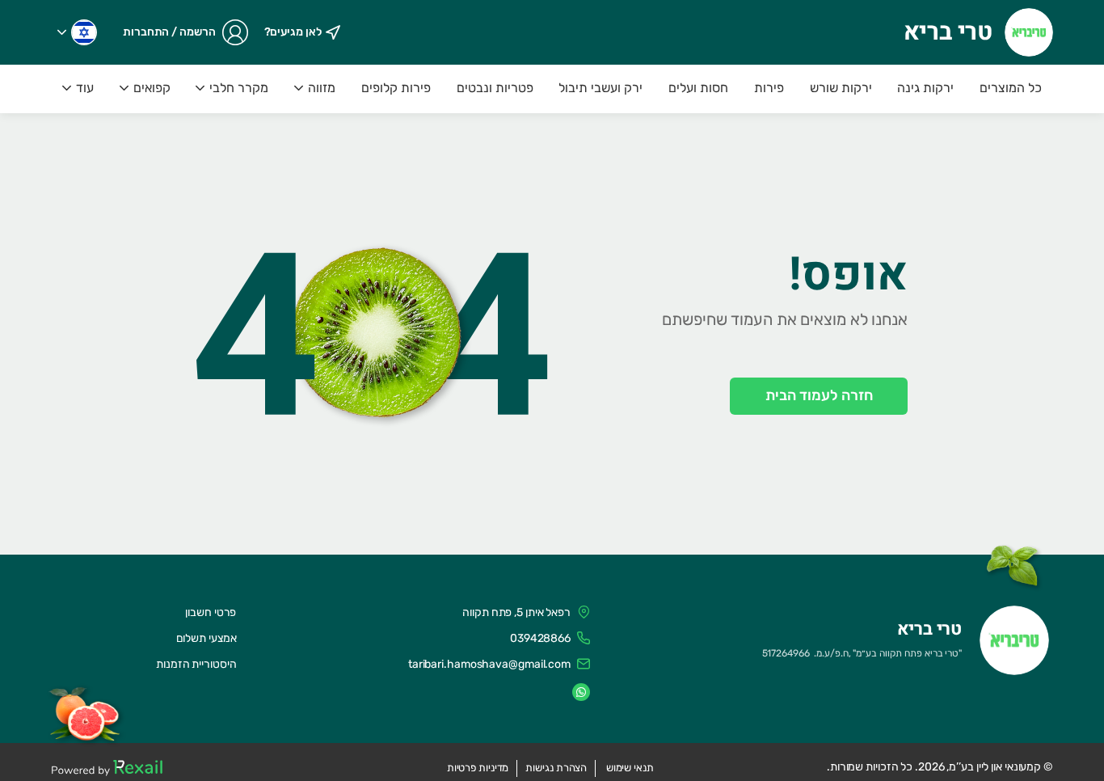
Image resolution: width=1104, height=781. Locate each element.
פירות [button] (769, 87)
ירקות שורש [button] (841, 87)
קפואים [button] (152, 87)
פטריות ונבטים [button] (495, 87)
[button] (77, 32)
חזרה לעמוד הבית (819, 395)
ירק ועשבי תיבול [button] (600, 87)
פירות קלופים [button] (396, 87)
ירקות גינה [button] (925, 87)
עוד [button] (85, 87)
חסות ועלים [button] (698, 87)
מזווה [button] (321, 87)
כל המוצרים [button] (1011, 87)
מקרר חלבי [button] (238, 87)
